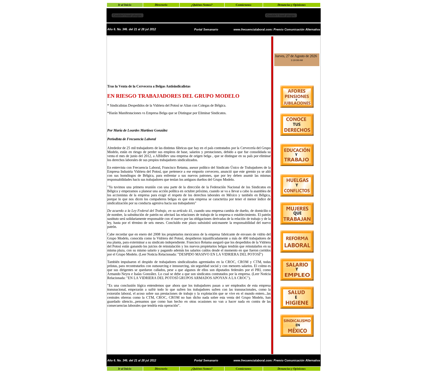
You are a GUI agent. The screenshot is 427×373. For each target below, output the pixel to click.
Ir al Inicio (124, 4)
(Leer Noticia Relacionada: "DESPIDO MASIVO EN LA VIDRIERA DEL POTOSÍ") (201, 254)
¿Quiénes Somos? (202, 4)
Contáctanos (243, 4)
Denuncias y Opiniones (292, 4)
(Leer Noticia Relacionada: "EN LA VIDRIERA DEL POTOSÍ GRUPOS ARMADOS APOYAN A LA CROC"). (189, 276)
